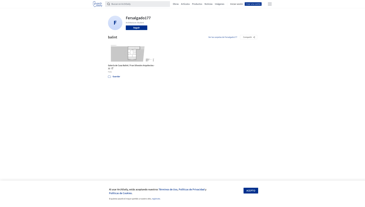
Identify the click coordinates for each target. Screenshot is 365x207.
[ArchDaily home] (97, 4)
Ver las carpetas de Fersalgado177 (222, 37)
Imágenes (219, 4)
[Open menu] (269, 4)
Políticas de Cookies (120, 193)
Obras (176, 4)
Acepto (250, 190)
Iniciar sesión (236, 4)
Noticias (209, 4)
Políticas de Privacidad (192, 189)
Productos (197, 4)
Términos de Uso (168, 189)
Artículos (185, 4)
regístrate (156, 198)
